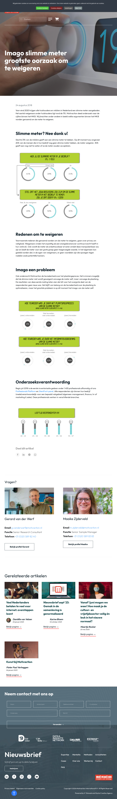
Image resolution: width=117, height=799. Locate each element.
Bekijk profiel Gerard (19, 546)
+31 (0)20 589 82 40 (25, 536)
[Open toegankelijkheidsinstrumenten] (14, 793)
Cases (63, 761)
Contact (98, 761)
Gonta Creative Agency (103, 793)
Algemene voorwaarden (25, 788)
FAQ (63, 767)
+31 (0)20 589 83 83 (83, 536)
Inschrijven (14, 768)
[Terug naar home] (12, 12)
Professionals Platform (26, 391)
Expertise (65, 754)
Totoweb (89, 793)
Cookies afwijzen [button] (56, 8)
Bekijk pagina (12, 626)
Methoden (88, 754)
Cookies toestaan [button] (42, 8)
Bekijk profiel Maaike (78, 544)
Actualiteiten (100, 754)
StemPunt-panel (46, 391)
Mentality (76, 754)
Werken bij (88, 761)
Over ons (76, 761)
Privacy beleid (10, 788)
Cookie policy (40, 788)
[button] (50, 19)
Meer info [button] (78, 8)
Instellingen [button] (68, 8)
